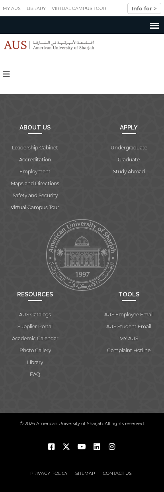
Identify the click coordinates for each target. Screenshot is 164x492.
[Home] (47, 45)
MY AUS (12, 8)
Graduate (129, 160)
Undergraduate (129, 148)
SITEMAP (85, 473)
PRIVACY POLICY (49, 473)
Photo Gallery (35, 350)
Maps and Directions (35, 183)
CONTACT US (117, 473)
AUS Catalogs (35, 315)
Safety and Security (35, 195)
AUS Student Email (128, 326)
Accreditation (35, 160)
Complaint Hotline (128, 350)
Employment (35, 171)
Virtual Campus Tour (79, 8)
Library (36, 8)
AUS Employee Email (129, 315)
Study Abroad (129, 171)
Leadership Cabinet (35, 148)
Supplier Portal (35, 326)
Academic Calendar (35, 338)
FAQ (35, 374)
